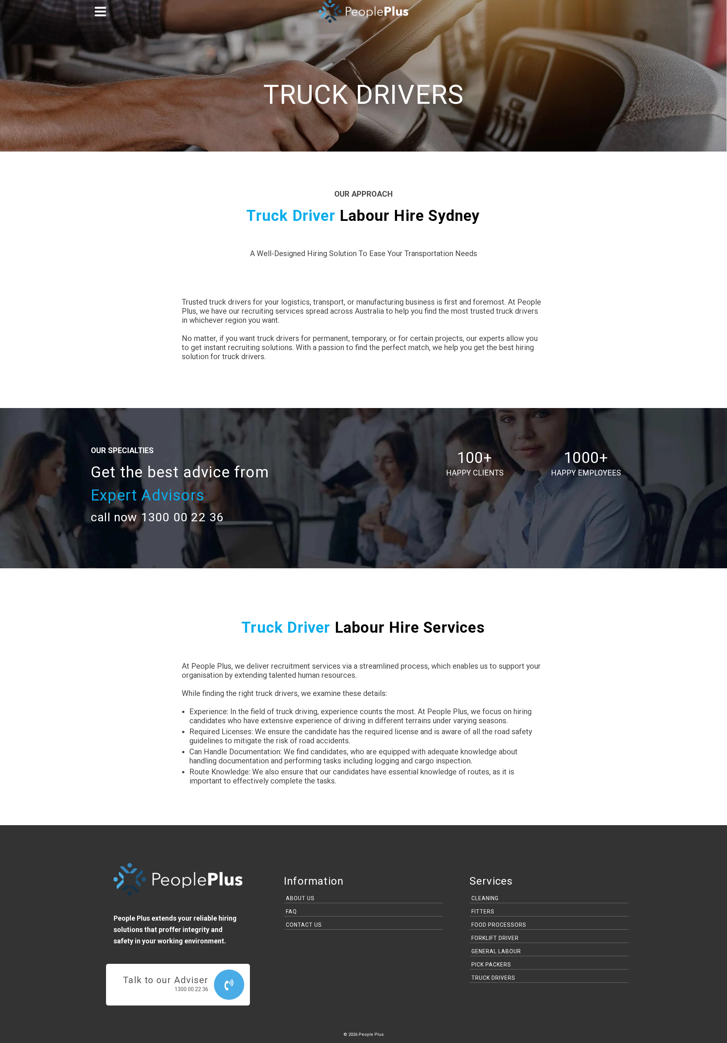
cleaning (485, 898)
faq (291, 912)
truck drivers (493, 978)
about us (300, 898)
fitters (483, 912)
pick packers (491, 965)
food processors (498, 925)
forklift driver (495, 938)
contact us (304, 925)
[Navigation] (100, 11)
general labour (496, 951)
